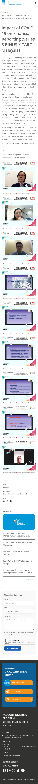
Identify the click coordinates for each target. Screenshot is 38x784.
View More (29, 579)
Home (4, 12)
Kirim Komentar (12, 648)
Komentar (8, 616)
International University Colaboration (14, 15)
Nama (7, 599)
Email (6, 608)
